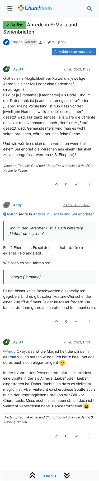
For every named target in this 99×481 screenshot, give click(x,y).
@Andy (9, 351)
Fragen (17, 42)
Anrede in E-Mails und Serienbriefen (64, 214)
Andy (17, 205)
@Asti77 (10, 214)
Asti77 (18, 69)
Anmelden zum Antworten (73, 52)
